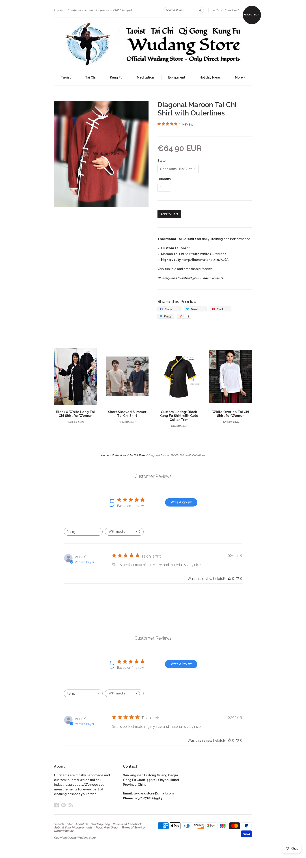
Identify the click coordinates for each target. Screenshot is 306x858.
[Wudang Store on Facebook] (56, 805)
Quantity (164, 179)
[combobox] (83, 532)
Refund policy (63, 830)
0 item (217, 10)
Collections (119, 455)
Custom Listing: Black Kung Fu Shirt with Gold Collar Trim (178, 416)
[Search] (200, 10)
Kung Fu (116, 77)
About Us (81, 824)
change (126, 10)
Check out (231, 10)
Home (105, 455)
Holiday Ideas (210, 77)
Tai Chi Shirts (137, 455)
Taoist (66, 77)
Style (161, 160)
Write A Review (181, 502)
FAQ (69, 824)
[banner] (153, 44)
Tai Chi (90, 77)
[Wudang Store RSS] (70, 805)
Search (59, 824)
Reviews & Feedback (127, 824)
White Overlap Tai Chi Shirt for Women (230, 414)
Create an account (80, 10)
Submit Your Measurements (73, 827)
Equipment (176, 77)
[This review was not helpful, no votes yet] (237, 578)
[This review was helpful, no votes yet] (229, 578)
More (239, 77)
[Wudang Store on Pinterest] (63, 805)
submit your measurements (202, 278)
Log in (58, 10)
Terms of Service (132, 827)
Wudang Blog (100, 824)
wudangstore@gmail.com (154, 793)
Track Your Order (107, 827)
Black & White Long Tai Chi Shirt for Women (75, 414)
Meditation (145, 77)
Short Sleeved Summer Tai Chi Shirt (127, 414)
